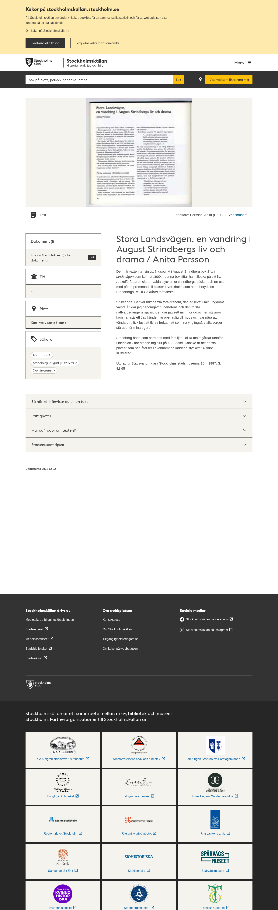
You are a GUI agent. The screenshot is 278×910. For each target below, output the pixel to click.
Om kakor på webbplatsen (120, 648)
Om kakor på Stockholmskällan (46, 30)
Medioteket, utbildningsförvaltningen (50, 619)
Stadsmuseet (237, 215)
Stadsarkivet (34, 658)
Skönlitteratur (42, 370)
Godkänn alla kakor (45, 43)
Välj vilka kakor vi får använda (98, 43)
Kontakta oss (111, 619)
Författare (40, 355)
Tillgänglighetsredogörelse (120, 639)
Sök (178, 79)
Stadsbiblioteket (36, 648)
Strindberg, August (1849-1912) (53, 363)
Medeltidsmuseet (37, 639)
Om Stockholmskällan (117, 629)
